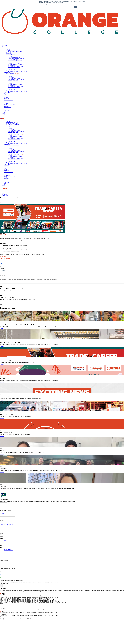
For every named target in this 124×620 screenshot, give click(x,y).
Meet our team (6, 97)
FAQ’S (5, 542)
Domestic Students (7, 72)
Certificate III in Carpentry (10, 49)
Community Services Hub (12, 73)
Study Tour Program (7, 92)
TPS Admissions (6, 106)
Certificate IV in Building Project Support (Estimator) (16, 69)
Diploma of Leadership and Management (14, 57)
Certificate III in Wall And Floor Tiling (14, 63)
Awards (5, 99)
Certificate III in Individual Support (14, 74)
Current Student (4, 45)
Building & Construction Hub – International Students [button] (14, 133)
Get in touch (2, 513)
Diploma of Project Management (13, 59)
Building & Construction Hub (8, 550)
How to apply (4, 102)
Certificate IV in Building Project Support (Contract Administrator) (18, 68)
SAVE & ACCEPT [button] (3, 619)
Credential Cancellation (7, 107)
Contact (3, 115)
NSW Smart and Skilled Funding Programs (10, 48)
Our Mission (6, 168)
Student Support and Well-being (9, 100)
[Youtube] (5, 203)
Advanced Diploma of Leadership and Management (16, 58)
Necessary (3, 593)
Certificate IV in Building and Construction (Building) (14, 51)
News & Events (6, 108)
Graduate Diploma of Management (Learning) (15, 60)
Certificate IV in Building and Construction (12, 123)
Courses (5, 540)
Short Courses (8, 70)
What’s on (3, 270)
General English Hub (9, 53)
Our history (5, 95)
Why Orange (4, 94)
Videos (5, 112)
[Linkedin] (3, 203)
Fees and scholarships (7, 103)
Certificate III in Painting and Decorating (12, 50)
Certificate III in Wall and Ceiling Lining (15, 62)
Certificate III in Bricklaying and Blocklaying (16, 82)
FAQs (5, 173)
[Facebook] (0, 203)
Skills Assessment (6, 98)
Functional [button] (1, 603)
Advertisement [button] (2, 613)
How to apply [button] (4, 174)
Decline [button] (80, 6)
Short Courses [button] (8, 142)
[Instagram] (4, 203)
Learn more (2, 282)
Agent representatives (7, 114)
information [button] (3, 185)
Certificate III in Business (12, 75)
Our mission (6, 96)
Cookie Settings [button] (2, 583)
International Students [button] (7, 125)
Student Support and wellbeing (8, 172)
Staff (2, 46)
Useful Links (6, 105)
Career (5, 111)
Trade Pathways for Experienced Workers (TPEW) (13, 124)
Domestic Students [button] (7, 144)
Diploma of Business (11, 56)
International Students (7, 52)
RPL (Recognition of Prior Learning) (9, 104)
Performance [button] (2, 606)
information (3, 113)
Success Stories (6, 110)
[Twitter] (1, 203)
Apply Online (2, 118)
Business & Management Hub (10, 54)
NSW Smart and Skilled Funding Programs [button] (10, 120)
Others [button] (1, 616)
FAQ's (3, 193)
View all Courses (6, 93)
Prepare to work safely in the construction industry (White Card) (17, 71)
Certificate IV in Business (12, 55)
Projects (5, 109)
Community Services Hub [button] (12, 145)
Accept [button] (75, 6)
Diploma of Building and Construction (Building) (15, 66)
